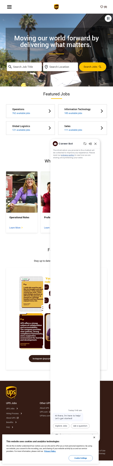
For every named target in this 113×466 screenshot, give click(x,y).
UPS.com (44, 412)
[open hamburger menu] (9, 7)
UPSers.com (45, 416)
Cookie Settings (80, 458)
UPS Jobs (10, 409)
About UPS (10, 418)
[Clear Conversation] (85, 143)
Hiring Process (12, 413)
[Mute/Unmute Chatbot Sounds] (90, 144)
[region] (75, 289)
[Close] (94, 437)
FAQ (8, 427)
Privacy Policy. (50, 451)
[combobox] (24, 66)
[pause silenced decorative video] (108, 18)
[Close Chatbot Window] (95, 144)
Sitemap (101, 453)
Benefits (9, 422)
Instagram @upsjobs (42, 358)
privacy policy (67, 155)
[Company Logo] (56, 6)
